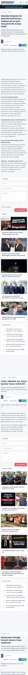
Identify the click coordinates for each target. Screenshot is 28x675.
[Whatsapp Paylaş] (25, 45)
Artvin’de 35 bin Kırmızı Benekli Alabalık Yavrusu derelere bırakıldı (14, 6)
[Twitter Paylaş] (22, 45)
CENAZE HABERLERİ (12, 377)
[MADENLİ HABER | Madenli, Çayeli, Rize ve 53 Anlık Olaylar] (8, 2)
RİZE (9, 633)
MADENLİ (10, 12)
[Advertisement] (14, 65)
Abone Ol (5, 45)
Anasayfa (4, 12)
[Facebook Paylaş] (20, 45)
